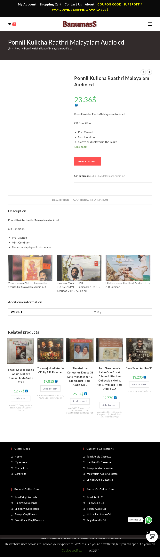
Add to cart (87, 161)
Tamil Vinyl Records (26, 497)
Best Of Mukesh (114, 411)
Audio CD (94, 175)
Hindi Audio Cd (95, 502)
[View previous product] (143, 72)
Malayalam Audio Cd (113, 175)
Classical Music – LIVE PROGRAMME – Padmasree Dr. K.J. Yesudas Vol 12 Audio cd (78, 286)
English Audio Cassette (100, 479)
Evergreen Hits (25, 405)
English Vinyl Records (27, 508)
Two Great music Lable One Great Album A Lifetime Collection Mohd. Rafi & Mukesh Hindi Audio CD (110, 378)
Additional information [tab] (90, 199)
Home (18, 456)
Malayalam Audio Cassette (102, 473)
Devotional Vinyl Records (29, 520)
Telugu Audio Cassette (100, 468)
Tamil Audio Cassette (99, 456)
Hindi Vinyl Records (26, 502)
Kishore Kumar (25, 408)
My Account (27, 4)
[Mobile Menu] (150, 24)
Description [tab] (60, 199)
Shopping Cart (51, 4)
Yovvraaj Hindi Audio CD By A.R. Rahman (50, 370)
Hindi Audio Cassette (99, 462)
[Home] (9, 48)
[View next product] (149, 72)
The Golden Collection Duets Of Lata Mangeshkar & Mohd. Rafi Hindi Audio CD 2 (80, 376)
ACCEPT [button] (94, 550)
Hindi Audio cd (17, 407)
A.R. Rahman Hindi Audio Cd (50, 395)
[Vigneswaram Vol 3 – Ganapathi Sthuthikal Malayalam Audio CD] (30, 268)
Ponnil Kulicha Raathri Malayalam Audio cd (48, 48)
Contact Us (73, 4)
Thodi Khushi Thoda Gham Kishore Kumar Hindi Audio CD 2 (21, 376)
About (90, 4)
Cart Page (20, 473)
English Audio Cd (96, 520)
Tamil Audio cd (144, 391)
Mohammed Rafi (85, 412)
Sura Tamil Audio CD (139, 368)
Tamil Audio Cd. (96, 497)
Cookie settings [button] (72, 550)
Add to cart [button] (21, 398)
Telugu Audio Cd (96, 508)
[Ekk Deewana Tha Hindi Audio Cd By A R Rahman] (128, 268)
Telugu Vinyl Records (27, 514)
